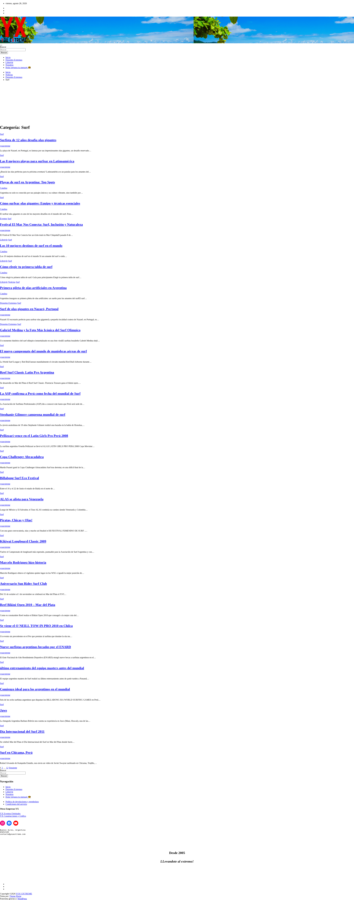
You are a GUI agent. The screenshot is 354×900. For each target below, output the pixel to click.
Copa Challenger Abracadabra (22, 457)
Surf (2, 134)
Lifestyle (9, 62)
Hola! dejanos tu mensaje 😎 (18, 67)
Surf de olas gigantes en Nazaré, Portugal (29, 309)
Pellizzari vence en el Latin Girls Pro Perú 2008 (34, 435)
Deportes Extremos (14, 60)
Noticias (11, 282)
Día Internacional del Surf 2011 (22, 731)
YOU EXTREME (24, 894)
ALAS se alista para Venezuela (21, 499)
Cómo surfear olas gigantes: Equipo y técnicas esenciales (40, 203)
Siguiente (13, 768)
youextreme (5, 146)
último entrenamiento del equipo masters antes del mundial (42, 668)
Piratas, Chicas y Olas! (16, 520)
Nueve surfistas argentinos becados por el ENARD (35, 647)
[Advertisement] (177, 102)
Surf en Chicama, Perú (16, 752)
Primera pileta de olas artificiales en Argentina (33, 288)
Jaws (3, 710)
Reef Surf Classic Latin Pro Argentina (27, 372)
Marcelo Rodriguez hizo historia (23, 562)
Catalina (3, 188)
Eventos (3, 218)
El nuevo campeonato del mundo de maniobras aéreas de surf (43, 351)
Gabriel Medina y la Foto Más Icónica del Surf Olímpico (40, 330)
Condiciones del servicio (16, 804)
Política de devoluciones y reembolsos (22, 801)
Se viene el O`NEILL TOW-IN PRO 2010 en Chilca (36, 626)
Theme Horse (15, 896)
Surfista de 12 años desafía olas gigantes (28, 140)
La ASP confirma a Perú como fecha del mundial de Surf (40, 393)
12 (7, 768)
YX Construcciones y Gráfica (13, 816)
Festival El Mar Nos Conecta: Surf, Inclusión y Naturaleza (41, 224)
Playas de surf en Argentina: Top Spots (27, 182)
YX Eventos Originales (10, 813)
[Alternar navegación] (1, 45)
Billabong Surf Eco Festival (19, 478)
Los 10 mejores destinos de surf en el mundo (31, 245)
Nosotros (9, 65)
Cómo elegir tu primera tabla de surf (26, 267)
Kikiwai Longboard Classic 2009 (23, 541)
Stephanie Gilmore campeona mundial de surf (32, 414)
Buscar (3, 47)
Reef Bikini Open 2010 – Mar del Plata (27, 605)
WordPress (22, 899)
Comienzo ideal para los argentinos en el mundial (35, 689)
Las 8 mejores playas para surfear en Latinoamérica (37, 161)
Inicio (8, 57)
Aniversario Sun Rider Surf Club (23, 583)
